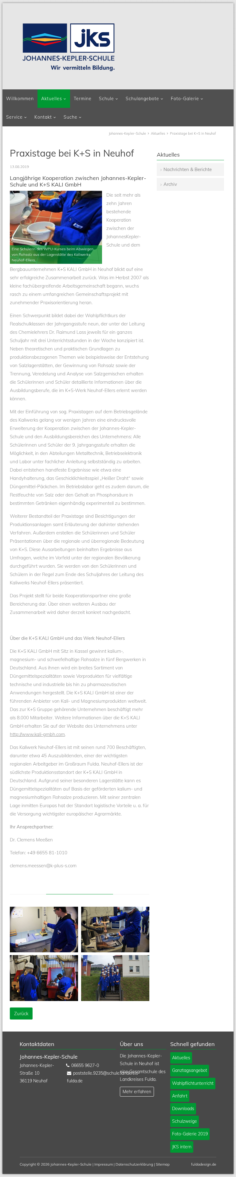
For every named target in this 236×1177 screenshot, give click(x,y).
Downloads (183, 1108)
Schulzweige (184, 1121)
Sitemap (163, 1164)
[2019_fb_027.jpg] (44, 999)
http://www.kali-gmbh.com (37, 734)
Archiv (170, 184)
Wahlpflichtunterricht (193, 1083)
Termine (83, 98)
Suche (70, 117)
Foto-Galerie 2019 (190, 1134)
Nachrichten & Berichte (187, 169)
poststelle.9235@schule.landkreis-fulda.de (90, 1077)
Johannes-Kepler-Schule (127, 133)
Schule (106, 98)
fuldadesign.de (203, 1164)
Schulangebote (142, 98)
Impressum (103, 1164)
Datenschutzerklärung (134, 1164)
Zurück (21, 1013)
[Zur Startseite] (68, 47)
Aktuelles (51, 98)
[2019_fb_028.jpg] (115, 999)
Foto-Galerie (185, 98)
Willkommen (20, 98)
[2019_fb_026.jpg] (115, 951)
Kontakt (43, 117)
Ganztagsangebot (189, 1070)
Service (14, 117)
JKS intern (181, 1147)
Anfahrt (179, 1096)
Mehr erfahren (137, 1091)
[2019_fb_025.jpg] (44, 951)
